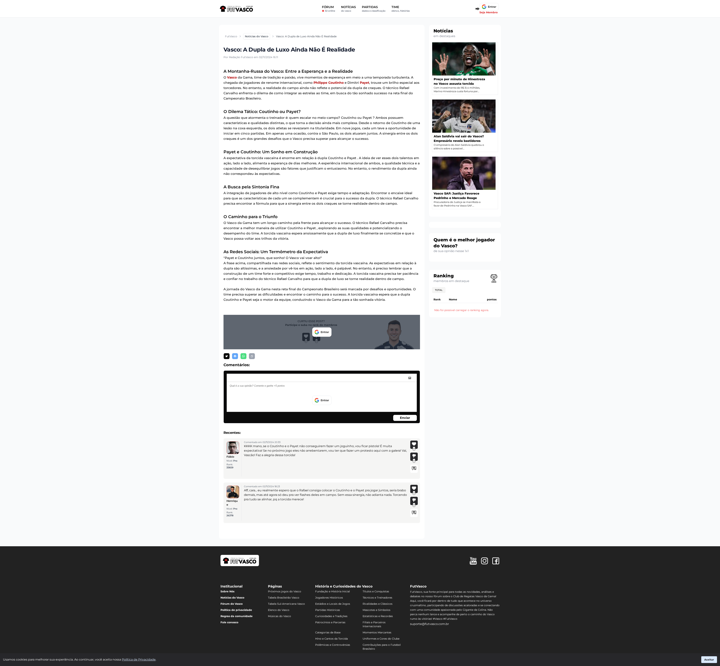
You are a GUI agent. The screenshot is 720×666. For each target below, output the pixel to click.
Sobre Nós (227, 591)
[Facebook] (496, 561)
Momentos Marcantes (377, 632)
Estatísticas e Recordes (378, 616)
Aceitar (709, 659)
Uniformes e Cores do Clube (381, 638)
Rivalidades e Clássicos (377, 603)
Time (401, 8)
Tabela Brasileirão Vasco (283, 597)
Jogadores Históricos (329, 597)
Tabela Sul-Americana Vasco (286, 603)
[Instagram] (484, 561)
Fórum (328, 8)
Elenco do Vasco (278, 610)
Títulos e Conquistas (376, 591)
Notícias (348, 8)
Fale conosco (229, 622)
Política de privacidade (236, 610)
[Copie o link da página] (252, 356)
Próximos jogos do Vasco (284, 591)
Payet (364, 83)
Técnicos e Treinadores (377, 597)
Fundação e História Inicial (332, 591)
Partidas (374, 8)
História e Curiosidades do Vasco (344, 586)
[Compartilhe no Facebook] (235, 356)
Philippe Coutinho (329, 83)
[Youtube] (473, 561)
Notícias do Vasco (232, 597)
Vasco (232, 77)
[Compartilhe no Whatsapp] (243, 356)
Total (438, 290)
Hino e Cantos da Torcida (331, 638)
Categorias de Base (327, 632)
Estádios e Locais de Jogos (332, 603)
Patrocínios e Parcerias (330, 622)
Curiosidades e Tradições (331, 616)
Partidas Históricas (327, 610)
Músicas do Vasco (279, 616)
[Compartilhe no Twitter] (227, 356)
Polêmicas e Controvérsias (332, 645)
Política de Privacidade (139, 659)
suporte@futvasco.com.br (429, 624)
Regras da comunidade (236, 616)
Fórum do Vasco (231, 603)
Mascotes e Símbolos (376, 610)
